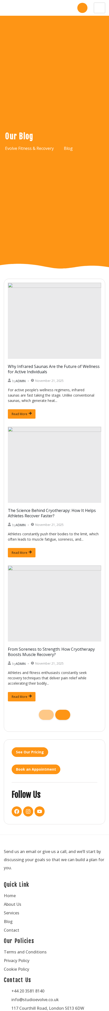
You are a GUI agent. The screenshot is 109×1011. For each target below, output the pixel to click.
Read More (19, 414)
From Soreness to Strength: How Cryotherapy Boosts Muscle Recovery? (51, 651)
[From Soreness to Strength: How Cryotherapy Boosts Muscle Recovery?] (54, 603)
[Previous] (46, 715)
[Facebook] (17, 811)
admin (21, 381)
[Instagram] (28, 811)
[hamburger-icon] (99, 8)
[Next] (62, 715)
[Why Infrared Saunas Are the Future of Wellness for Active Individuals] (54, 321)
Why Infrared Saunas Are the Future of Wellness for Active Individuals (54, 369)
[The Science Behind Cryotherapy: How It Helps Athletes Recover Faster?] (54, 465)
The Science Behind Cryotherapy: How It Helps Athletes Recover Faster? (52, 513)
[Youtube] (39, 811)
